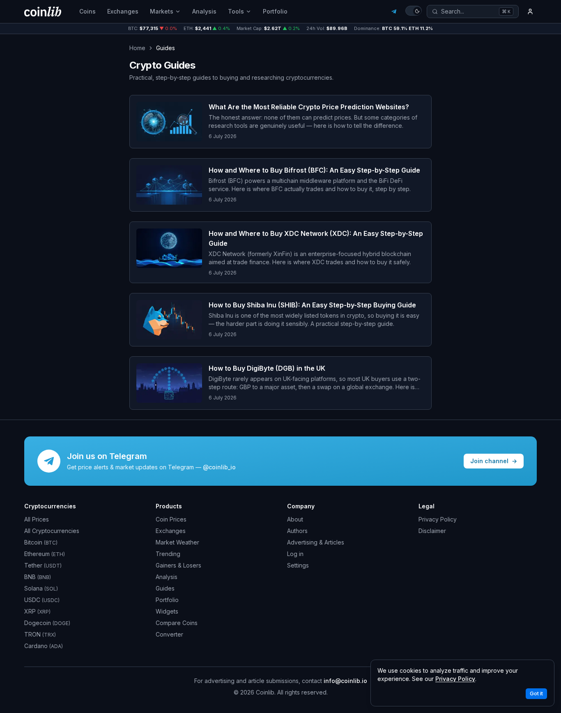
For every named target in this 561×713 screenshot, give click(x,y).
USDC (42, 599)
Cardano (43, 645)
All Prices (36, 519)
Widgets (167, 611)
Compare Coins (177, 622)
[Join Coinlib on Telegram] (393, 11)
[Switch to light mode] (413, 11)
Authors (297, 530)
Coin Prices (171, 519)
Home (137, 47)
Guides (165, 588)
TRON (40, 634)
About (295, 519)
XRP (37, 611)
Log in (295, 553)
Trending (168, 553)
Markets (161, 11)
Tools (236, 11)
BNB (37, 576)
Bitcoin (40, 542)
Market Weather (177, 542)
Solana (41, 588)
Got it (536, 693)
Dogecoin (47, 622)
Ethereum (44, 553)
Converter (169, 634)
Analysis (204, 11)
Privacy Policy (437, 519)
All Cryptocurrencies (51, 530)
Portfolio (275, 11)
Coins (87, 11)
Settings (298, 565)
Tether (43, 565)
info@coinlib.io (345, 680)
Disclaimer (432, 530)
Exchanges (122, 11)
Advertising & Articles (315, 542)
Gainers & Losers (178, 565)
